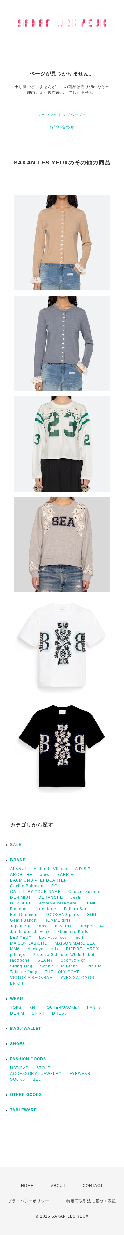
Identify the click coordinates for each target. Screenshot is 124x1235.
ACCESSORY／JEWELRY (36, 1073)
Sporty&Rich (73, 960)
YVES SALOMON (77, 977)
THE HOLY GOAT (62, 972)
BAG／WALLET (25, 1028)
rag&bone (20, 960)
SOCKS (17, 1079)
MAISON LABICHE (28, 943)
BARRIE (65, 874)
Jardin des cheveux (30, 932)
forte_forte (45, 909)
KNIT (34, 1007)
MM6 (15, 949)
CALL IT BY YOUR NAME (35, 892)
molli (80, 937)
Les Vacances (53, 937)
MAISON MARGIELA (75, 943)
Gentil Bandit (23, 920)
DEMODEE (21, 903)
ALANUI (18, 869)
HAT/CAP (19, 1068)
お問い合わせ (62, 127)
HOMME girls (57, 920)
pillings (17, 954)
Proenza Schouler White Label (63, 954)
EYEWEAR (80, 1073)
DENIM (17, 1013)
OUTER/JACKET (63, 1007)
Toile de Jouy (23, 972)
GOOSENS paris (62, 914)
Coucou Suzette (84, 892)
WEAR (16, 998)
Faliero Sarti (76, 909)
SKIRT (38, 1013)
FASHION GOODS (28, 1059)
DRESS (59, 1013)
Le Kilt (16, 983)
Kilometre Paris (72, 932)
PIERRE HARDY (82, 949)
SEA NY (45, 960)
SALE (16, 844)
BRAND (18, 860)
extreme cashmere (58, 903)
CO (54, 886)
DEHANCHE (50, 897)
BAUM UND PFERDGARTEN (38, 880)
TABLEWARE (23, 1110)
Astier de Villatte (50, 869)
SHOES (17, 1044)
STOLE (43, 1068)
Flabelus (19, 909)
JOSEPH (62, 926)
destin (77, 897)
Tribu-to (94, 966)
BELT (38, 1079)
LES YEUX (20, 937)
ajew (45, 874)
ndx (55, 949)
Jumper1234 (91, 926)
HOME (27, 1185)
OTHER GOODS (26, 1094)
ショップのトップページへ (62, 115)
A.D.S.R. (83, 869)
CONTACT (93, 1185)
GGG (91, 914)
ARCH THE (21, 874)
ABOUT (58, 1185)
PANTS (94, 1007)
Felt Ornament (24, 914)
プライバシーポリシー (28, 1201)
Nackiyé (35, 949)
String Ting (21, 966)
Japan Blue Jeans (28, 926)
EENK (90, 903)
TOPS (16, 1007)
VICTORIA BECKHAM (31, 977)
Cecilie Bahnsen (27, 886)
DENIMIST (20, 897)
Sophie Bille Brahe (59, 966)
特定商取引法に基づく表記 (91, 1201)
